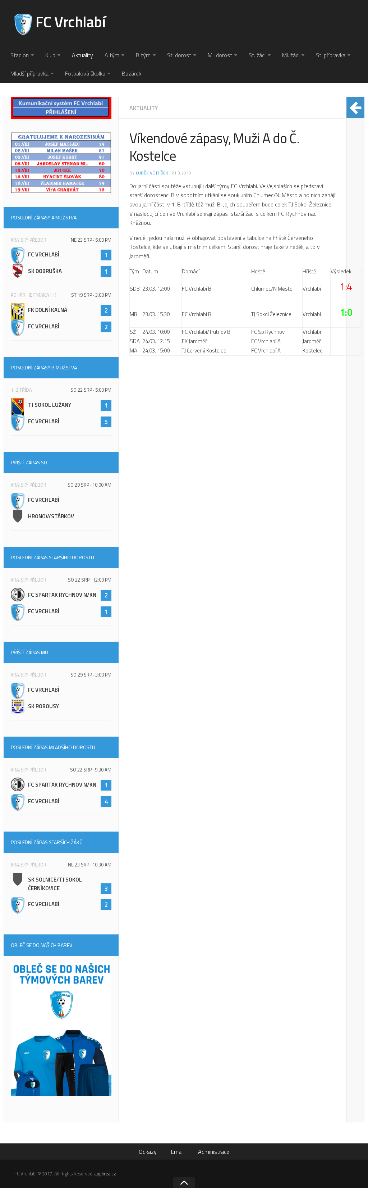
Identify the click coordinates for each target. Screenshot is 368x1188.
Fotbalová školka (85, 73)
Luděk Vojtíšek (152, 172)
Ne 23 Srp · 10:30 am (89, 864)
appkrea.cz (105, 1173)
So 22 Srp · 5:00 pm (90, 389)
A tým (112, 55)
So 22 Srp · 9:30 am (90, 769)
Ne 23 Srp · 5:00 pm (91, 239)
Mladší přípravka (29, 73)
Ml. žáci (290, 55)
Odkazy (148, 1151)
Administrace (213, 1151)
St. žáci (257, 55)
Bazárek (131, 73)
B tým (143, 55)
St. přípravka (330, 55)
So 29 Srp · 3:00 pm (90, 674)
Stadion (19, 55)
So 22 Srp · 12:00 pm (89, 579)
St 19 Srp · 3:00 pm (91, 295)
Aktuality (82, 55)
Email (177, 1151)
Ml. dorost (220, 55)
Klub (50, 55)
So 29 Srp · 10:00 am (89, 484)
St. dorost (179, 55)
